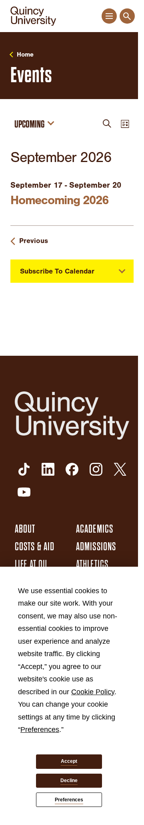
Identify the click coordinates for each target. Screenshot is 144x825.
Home (25, 54)
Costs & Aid (34, 546)
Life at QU (31, 564)
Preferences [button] (39, 730)
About (25, 529)
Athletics (92, 564)
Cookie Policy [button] (92, 692)
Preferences (69, 800)
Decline (69, 780)
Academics (94, 529)
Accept (69, 761)
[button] (109, 16)
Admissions (96, 546)
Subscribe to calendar (57, 271)
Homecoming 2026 (59, 200)
